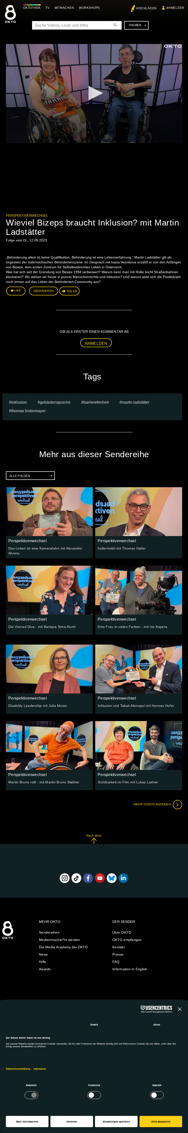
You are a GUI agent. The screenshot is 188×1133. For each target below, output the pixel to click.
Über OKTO (121, 932)
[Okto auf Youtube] (100, 878)
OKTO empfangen (127, 940)
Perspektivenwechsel (27, 215)
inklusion (19, 402)
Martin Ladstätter (135, 402)
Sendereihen (49, 932)
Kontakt (118, 947)
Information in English (129, 969)
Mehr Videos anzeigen (153, 804)
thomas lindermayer (28, 411)
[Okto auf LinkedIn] (123, 878)
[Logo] (173, 46)
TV (48, 8)
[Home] (7, 939)
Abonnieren (44, 291)
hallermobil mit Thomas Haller (122, 548)
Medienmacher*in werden (59, 940)
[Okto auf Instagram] (65, 878)
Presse (118, 954)
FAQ (115, 962)
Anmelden (96, 343)
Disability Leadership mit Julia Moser (37, 706)
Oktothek (32, 8)
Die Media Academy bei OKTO (63, 947)
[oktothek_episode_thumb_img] (49, 511)
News (43, 954)
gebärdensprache (55, 402)
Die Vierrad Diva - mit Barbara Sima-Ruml (41, 627)
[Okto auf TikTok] (76, 878)
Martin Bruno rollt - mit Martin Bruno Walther (43, 782)
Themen (135, 25)
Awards (45, 969)
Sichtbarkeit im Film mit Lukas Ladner (128, 782)
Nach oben (94, 835)
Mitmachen (64, 8)
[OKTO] (10, 18)
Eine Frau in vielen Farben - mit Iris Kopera (132, 627)
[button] (94, 93)
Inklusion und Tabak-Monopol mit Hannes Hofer (136, 706)
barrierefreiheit (96, 402)
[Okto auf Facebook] (88, 878)
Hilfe (42, 962)
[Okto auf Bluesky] (112, 878)
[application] (94, 93)
